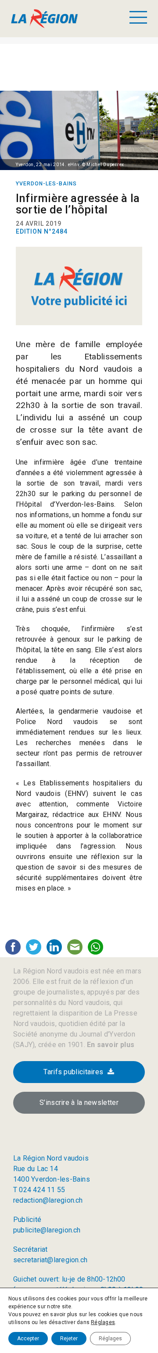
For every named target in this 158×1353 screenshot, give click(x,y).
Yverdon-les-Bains (46, 184)
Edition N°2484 (42, 231)
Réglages (103, 1322)
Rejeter (69, 1338)
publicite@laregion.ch (47, 1230)
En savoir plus (109, 1044)
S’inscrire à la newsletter (79, 1102)
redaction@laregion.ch (48, 1200)
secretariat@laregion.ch (50, 1260)
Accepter (28, 1338)
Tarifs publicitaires (73, 1072)
